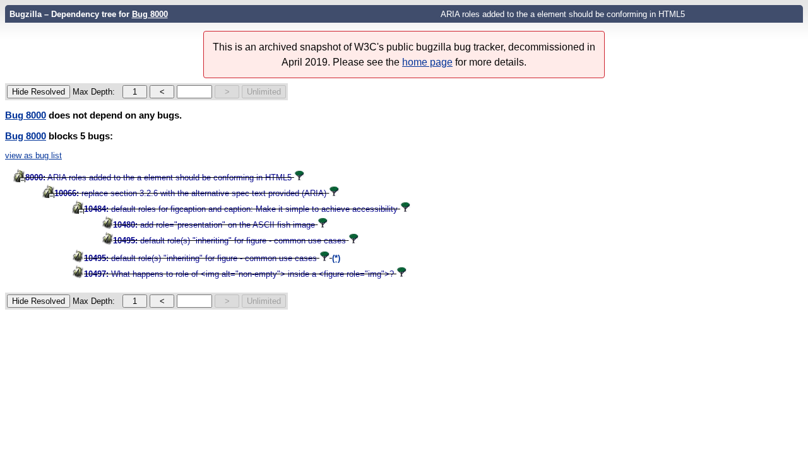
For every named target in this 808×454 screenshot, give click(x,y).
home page (427, 62)
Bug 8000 (150, 14)
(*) (336, 258)
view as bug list (33, 155)
